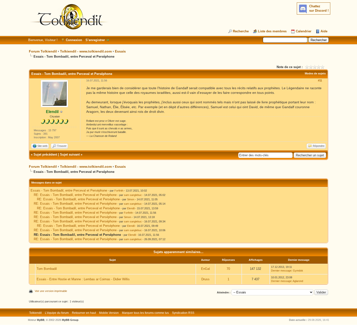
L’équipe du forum (57, 313)
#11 (320, 80)
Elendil (131, 208)
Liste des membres (272, 31)
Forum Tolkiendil (43, 51)
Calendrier (303, 31)
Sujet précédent (45, 154)
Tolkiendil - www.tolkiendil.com (86, 51)
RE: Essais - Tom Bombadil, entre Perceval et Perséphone (75, 195)
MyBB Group (70, 319)
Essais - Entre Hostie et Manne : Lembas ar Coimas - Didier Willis (83, 279)
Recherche (241, 31)
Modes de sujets (315, 73)
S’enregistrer (95, 40)
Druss (205, 279)
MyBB (40, 319)
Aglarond (298, 281)
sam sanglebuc (133, 194)
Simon (130, 199)
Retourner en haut (84, 313)
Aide (324, 31)
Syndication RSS (183, 313)
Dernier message (281, 270)
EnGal (205, 269)
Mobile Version (109, 313)
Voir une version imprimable (51, 291)
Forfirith (118, 190)
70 (228, 269)
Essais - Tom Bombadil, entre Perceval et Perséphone (69, 190)
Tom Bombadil (47, 269)
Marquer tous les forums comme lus (145, 313)
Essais (120, 51)
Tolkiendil (35, 313)
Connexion (74, 40)
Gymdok (298, 270)
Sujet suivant (70, 154)
